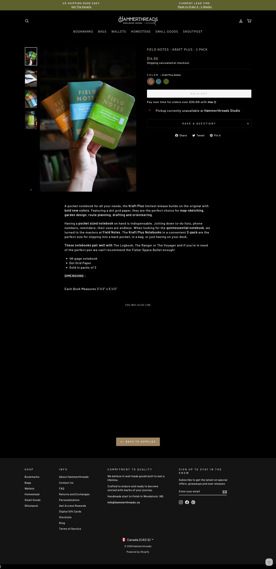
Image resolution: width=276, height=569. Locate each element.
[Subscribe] (225, 491)
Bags (102, 31)
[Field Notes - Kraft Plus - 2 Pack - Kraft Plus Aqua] (51, 410)
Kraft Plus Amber (151, 81)
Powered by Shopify (138, 551)
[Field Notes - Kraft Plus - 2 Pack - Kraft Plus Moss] (55, 410)
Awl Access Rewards (72, 505)
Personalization (69, 499)
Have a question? (199, 123)
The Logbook (123, 245)
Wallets (118, 31)
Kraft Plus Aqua (158, 81)
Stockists (65, 517)
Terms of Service (70, 528)
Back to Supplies (140, 441)
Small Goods (166, 31)
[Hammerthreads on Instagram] (181, 502)
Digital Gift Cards (70, 511)
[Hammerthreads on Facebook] (187, 502)
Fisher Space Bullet (147, 250)
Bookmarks (83, 31)
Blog (62, 522)
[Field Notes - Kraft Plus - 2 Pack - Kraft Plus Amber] (47, 410)
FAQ (61, 488)
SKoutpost (193, 31)
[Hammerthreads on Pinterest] (193, 502)
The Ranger (143, 245)
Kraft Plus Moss (166, 81)
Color (164, 74)
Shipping (152, 62)
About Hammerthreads (74, 476)
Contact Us (66, 482)
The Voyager (166, 245)
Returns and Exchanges (74, 494)
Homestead (141, 31)
